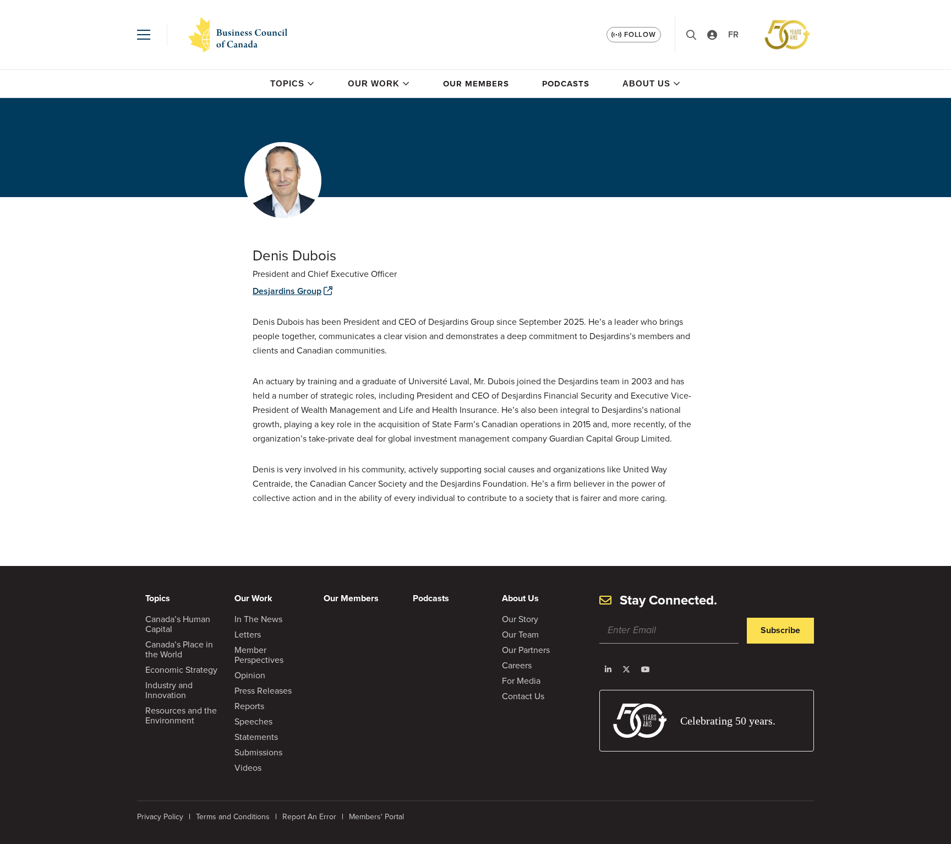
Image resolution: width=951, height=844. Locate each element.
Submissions (258, 752)
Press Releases (263, 690)
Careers (517, 665)
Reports (249, 706)
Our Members (476, 83)
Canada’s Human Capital (177, 624)
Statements (256, 737)
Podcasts (565, 83)
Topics (287, 83)
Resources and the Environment (181, 715)
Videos (247, 767)
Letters (247, 634)
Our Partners (526, 650)
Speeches (253, 721)
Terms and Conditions (233, 817)
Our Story (520, 619)
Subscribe (780, 630)
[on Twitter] (626, 669)
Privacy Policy (160, 817)
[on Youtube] (645, 669)
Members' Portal (376, 817)
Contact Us (523, 696)
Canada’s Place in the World (179, 649)
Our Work (374, 83)
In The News (258, 619)
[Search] (691, 35)
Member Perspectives (258, 655)
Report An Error (309, 817)
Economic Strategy (181, 669)
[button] (143, 35)
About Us (646, 83)
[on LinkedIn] (608, 669)
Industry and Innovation (169, 690)
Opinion (249, 675)
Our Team (520, 634)
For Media (521, 680)
